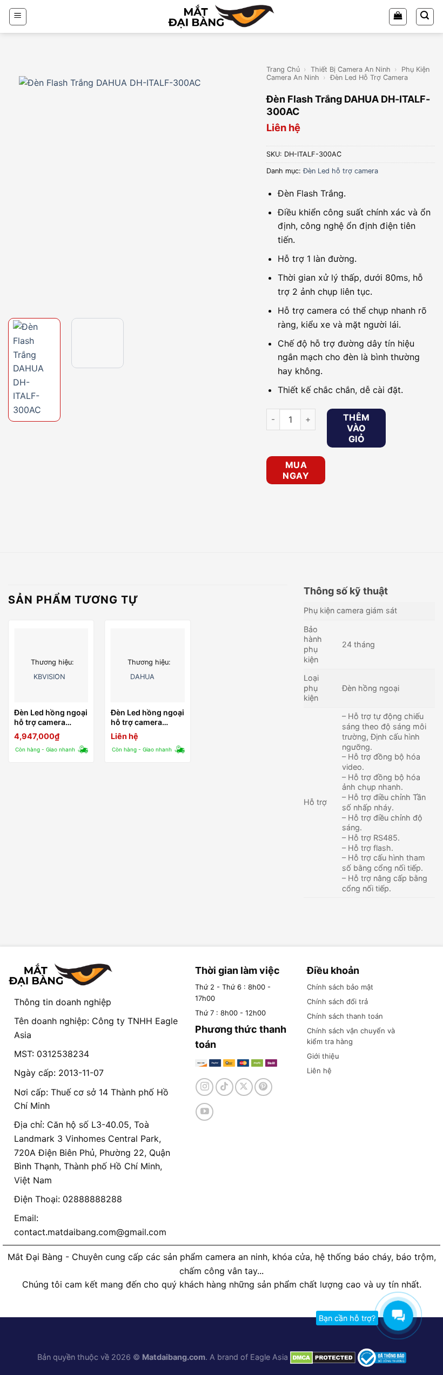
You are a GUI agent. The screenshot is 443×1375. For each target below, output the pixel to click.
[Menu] (18, 16)
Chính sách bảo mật (340, 987)
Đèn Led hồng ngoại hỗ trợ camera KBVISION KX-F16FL (51, 717)
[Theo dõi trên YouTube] (204, 1112)
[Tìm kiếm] (425, 16)
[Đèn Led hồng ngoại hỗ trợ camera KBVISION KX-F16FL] (51, 665)
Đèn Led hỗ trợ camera (369, 77)
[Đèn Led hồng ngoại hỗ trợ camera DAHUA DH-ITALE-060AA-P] (148, 665)
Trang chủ (283, 69)
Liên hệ (319, 1070)
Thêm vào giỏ (356, 428)
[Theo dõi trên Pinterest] (263, 1087)
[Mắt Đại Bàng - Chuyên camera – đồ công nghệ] (221, 16)
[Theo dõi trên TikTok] (224, 1087)
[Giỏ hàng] (398, 16)
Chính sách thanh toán (345, 1016)
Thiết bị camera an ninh (351, 69)
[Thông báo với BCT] (382, 1357)
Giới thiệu (323, 1056)
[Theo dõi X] (244, 1087)
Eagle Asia (269, 1357)
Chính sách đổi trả (337, 1001)
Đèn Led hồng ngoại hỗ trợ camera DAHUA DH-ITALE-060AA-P (147, 717)
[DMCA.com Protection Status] (321, 1357)
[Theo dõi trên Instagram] (204, 1087)
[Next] (240, 187)
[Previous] (18, 187)
